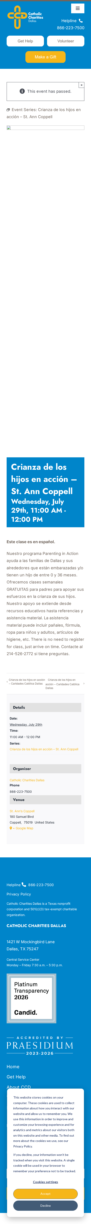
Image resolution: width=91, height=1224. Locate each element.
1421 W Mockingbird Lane (31, 941)
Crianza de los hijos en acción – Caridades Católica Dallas (27, 681)
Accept (45, 1193)
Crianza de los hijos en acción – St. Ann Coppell (44, 749)
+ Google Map (23, 828)
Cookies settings (45, 1182)
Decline (45, 1205)
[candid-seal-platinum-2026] (31, 975)
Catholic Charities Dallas (27, 780)
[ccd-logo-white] (25, 5)
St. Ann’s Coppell (22, 811)
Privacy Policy (19, 894)
